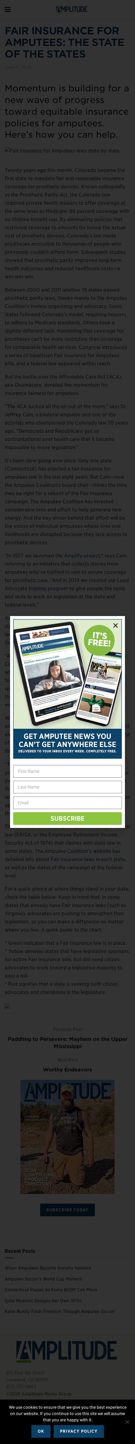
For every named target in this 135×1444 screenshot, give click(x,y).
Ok (41, 1431)
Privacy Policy (79, 1431)
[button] (115, 625)
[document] (67, 722)
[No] (127, 1422)
